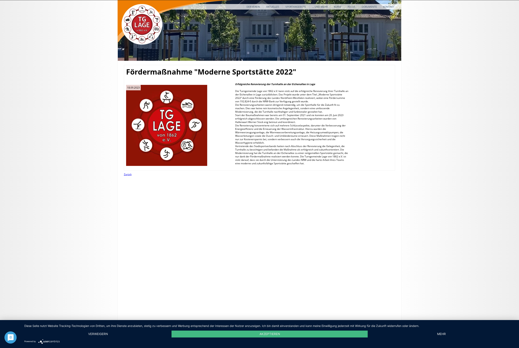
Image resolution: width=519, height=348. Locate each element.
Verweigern (98, 334)
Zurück (128, 174)
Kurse (337, 7)
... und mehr (320, 7)
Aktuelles (272, 7)
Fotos (351, 7)
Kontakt (388, 7)
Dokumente (369, 7)
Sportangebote (295, 7)
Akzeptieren (270, 334)
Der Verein (253, 7)
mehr (441, 334)
